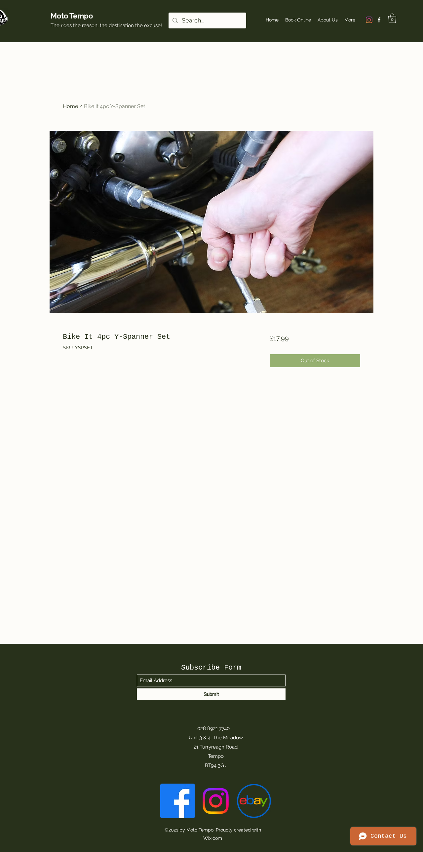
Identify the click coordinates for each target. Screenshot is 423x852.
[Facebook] (379, 20)
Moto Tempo (72, 16)
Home (70, 106)
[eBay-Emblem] (253, 801)
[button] (392, 18)
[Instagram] (369, 20)
